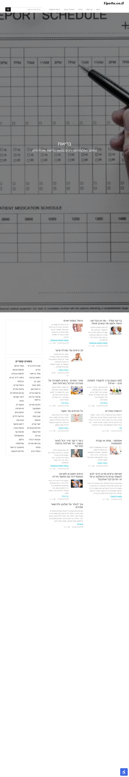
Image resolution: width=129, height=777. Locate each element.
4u (113, 3)
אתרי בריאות (35, 374)
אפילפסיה (20, 443)
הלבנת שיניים (34, 405)
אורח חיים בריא (34, 366)
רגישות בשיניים (113, 411)
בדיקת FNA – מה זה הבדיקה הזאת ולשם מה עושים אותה (106, 322)
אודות (80, 9)
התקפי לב (20, 405)
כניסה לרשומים (54, 9)
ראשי (98, 9)
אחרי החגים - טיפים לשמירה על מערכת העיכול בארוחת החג (65, 382)
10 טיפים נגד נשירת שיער (69, 350)
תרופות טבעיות (18, 374)
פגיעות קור (19, 432)
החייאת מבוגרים (33, 428)
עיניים (38, 370)
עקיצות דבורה (34, 439)
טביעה (37, 436)
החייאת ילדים (18, 416)
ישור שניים (36, 424)
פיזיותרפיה (19, 408)
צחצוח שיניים (18, 389)
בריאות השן (35, 389)
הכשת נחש (19, 412)
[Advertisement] (21, 337)
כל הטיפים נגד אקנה (72, 411)
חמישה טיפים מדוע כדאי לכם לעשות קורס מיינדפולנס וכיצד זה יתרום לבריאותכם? (105, 476)
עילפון (21, 439)
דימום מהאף (18, 424)
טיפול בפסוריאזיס (73, 320)
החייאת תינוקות (17, 451)
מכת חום (20, 420)
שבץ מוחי (36, 416)
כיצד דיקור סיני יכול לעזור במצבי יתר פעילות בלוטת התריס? (69, 443)
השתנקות (36, 408)
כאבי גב (37, 381)
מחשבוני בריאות (17, 447)
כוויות (22, 401)
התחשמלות (19, 436)
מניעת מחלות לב (17, 393)
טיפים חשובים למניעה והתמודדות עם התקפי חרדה (67, 475)
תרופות (37, 420)
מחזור (38, 447)
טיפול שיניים (18, 385)
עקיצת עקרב (18, 428)
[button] (124, 772)
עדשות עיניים (34, 393)
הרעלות (21, 381)
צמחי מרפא (19, 366)
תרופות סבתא (18, 370)
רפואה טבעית (34, 377)
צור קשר (89, 9)
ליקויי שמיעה (18, 397)
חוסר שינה (36, 385)
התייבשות (36, 432)
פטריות (37, 412)
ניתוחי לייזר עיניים (16, 377)
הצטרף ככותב (69, 9)
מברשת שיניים (34, 443)
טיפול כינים (35, 451)
